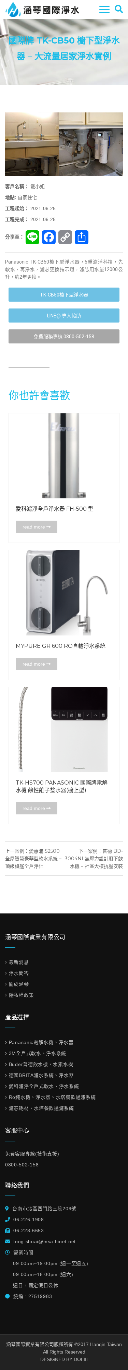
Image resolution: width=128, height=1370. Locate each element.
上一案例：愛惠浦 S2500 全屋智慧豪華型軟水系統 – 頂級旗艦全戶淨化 (33, 858)
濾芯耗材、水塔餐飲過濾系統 (41, 1108)
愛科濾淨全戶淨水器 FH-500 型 (55, 509)
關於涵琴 (19, 984)
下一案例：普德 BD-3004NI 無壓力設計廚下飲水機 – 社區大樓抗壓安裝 (94, 858)
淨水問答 (19, 973)
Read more (34, 527)
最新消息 (19, 962)
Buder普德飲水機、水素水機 (41, 1064)
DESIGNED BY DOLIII (64, 1359)
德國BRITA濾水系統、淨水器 (41, 1075)
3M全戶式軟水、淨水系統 (37, 1053)
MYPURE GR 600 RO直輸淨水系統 (60, 646)
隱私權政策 (21, 995)
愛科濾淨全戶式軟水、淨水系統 (44, 1086)
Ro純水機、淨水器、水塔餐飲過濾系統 (52, 1097)
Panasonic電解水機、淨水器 (41, 1042)
